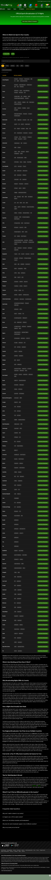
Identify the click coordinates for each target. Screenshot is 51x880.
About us (23, 850)
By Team (14, 850)
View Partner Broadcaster (43, 85)
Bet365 (13, 53)
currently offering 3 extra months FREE (20, 49)
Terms (34, 850)
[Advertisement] (25, 29)
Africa (22, 65)
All (2, 65)
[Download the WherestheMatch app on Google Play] (14, 846)
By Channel (19, 850)
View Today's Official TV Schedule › (29, 21)
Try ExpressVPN (6, 53)
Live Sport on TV (41, 861)
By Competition (9, 850)
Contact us (11, 851)
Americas (12, 65)
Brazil (39, 785)
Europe (7, 65)
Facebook (16, 851)
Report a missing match (5, 851)
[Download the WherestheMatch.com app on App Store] (4, 846)
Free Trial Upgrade (31, 9)
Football (3, 9)
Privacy (37, 850)
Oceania (27, 65)
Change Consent (42, 850)
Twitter (20, 851)
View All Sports (3, 850)
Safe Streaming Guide (29, 850)
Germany (34, 785)
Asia (17, 65)
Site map (23, 851)
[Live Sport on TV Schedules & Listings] (6, 5)
